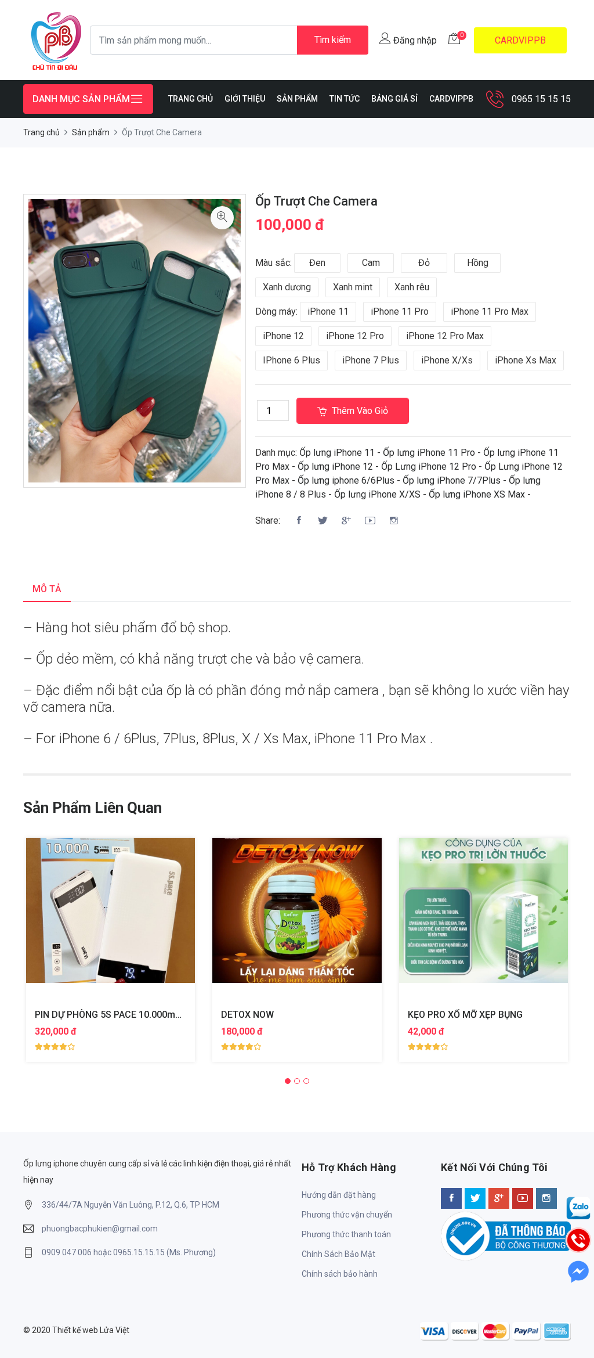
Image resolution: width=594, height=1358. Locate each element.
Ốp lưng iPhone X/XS (377, 494)
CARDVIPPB (520, 40)
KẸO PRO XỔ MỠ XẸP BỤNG (465, 1014)
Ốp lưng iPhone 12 (335, 466)
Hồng (477, 262)
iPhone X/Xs (447, 360)
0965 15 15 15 (541, 99)
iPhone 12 (283, 335)
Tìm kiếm (332, 39)
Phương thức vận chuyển (347, 1214)
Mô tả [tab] (46, 589)
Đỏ (424, 262)
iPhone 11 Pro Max (489, 311)
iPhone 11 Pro (400, 311)
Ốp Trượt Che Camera (316, 201)
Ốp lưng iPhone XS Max (477, 494)
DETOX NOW (247, 1014)
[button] (287, 1081)
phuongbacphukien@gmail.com (100, 1228)
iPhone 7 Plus (370, 360)
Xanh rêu (411, 287)
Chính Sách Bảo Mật (338, 1254)
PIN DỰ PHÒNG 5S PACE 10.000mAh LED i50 (127, 1014)
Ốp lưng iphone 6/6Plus (346, 480)
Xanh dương (287, 287)
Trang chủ (41, 132)
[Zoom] (222, 217)
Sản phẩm (91, 132)
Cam (371, 262)
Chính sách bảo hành (340, 1273)
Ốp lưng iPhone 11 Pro (429, 452)
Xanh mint (352, 287)
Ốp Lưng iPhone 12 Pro (428, 466)
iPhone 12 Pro (355, 335)
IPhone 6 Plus (291, 360)
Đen (317, 262)
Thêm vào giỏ (358, 410)
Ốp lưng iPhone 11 (337, 452)
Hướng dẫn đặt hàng (339, 1194)
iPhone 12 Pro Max (445, 335)
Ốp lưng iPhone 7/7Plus (452, 480)
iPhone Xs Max (525, 360)
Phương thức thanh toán (346, 1234)
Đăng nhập (414, 40)
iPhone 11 (328, 311)
